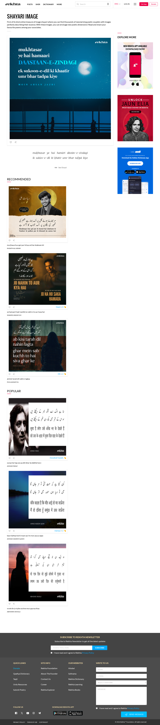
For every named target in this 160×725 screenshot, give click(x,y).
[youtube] (28, 713)
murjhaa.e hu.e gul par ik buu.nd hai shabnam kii (25, 245)
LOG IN (127, 4)
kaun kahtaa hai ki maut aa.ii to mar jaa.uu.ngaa (25, 536)
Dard (58, 307)
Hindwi (71, 668)
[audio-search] (108, 4)
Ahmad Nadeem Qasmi (15, 539)
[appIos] (75, 713)
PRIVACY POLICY (19, 722)
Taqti (15, 679)
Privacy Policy (88, 653)
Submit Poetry (19, 690)
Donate (153, 4)
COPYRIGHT (43, 722)
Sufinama (72, 674)
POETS (30, 4)
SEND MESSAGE (136, 714)
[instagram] (34, 713)
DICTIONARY (48, 4)
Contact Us (46, 679)
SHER (38, 4)
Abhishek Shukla (13, 612)
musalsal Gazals (56, 457)
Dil (59, 374)
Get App (144, 4)
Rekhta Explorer (48, 690)
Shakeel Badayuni (14, 315)
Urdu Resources (20, 684)
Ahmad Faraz (12, 466)
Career (44, 684)
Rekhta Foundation (49, 668)
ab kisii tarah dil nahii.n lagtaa (18, 379)
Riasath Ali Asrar (14, 248)
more (59, 4)
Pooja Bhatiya (12, 382)
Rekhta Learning (75, 684)
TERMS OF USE (32, 722)
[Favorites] (11, 142)
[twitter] (22, 713)
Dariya (57, 530)
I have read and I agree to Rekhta (74, 653)
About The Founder (49, 674)
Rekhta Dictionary (76, 679)
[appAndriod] (60, 713)
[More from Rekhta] (135, 4)
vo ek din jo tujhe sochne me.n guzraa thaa (23, 608)
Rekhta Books (74, 690)
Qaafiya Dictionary (21, 674)
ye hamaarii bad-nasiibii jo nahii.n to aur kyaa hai (26, 312)
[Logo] (12, 4)
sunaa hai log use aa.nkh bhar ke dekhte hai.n (24, 463)
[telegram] (40, 713)
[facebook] (16, 713)
